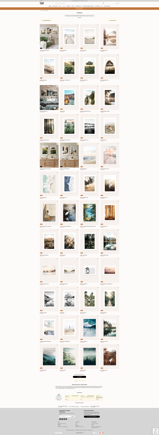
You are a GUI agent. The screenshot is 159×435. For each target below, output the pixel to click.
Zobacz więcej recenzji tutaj (79, 402)
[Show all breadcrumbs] (41, 10)
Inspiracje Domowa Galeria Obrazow (63, 426)
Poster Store (81, 432)
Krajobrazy (46, 10)
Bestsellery (59, 424)
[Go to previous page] (75, 380)
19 (82, 380)
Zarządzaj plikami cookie (95, 427)
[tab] (116, 3)
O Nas (76, 423)
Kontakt (93, 424)
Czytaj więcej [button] (79, 17)
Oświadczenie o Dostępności (79, 426)
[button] (155, 431)
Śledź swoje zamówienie (95, 423)
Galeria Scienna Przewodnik (61, 423)
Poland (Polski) (58, 432)
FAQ (92, 425)
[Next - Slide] (103, 397)
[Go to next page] (84, 380)
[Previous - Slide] (63, 397)
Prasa (76, 424)
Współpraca (77, 425)
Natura (43, 10)
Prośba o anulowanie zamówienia (96, 426)
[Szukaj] (103, 3)
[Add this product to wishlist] (57, 25)
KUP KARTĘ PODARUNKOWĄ (92, 416)
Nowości (59, 425)
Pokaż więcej (79, 376)
